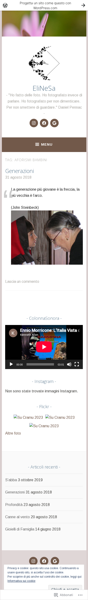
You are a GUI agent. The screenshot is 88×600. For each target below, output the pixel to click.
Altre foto (13, 433)
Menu (47, 144)
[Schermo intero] (76, 364)
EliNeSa (44, 88)
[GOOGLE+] (55, 561)
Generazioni (19, 171)
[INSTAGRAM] (33, 561)
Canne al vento (17, 517)
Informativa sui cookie (21, 581)
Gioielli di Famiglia (19, 529)
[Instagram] (33, 123)
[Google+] (54, 123)
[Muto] (69, 364)
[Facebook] (44, 123)
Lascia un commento (22, 281)
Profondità (14, 505)
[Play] (11, 364)
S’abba (11, 480)
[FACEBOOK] (44, 561)
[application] (44, 347)
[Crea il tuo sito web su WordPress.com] (44, 5)
